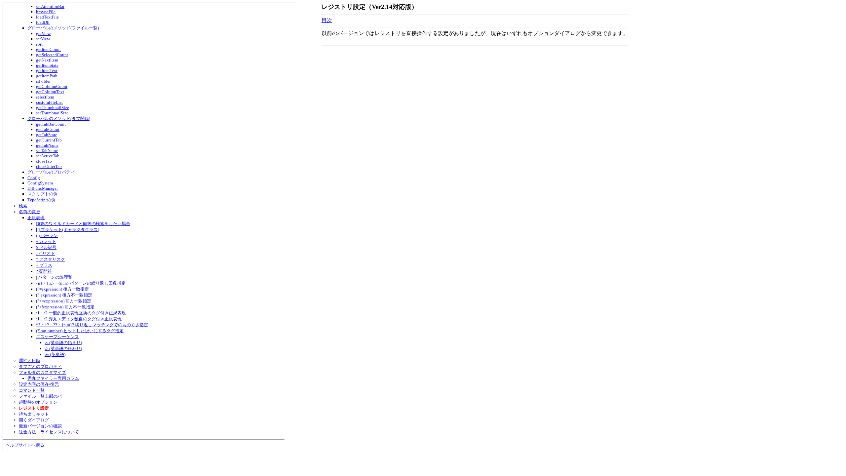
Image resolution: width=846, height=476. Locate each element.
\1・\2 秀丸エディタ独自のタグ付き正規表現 (79, 318)
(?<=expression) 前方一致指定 (63, 300)
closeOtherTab (49, 166)
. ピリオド (45, 253)
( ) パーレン (47, 235)
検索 (23, 205)
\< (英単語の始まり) (63, 342)
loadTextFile (47, 17)
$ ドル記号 (46, 247)
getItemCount (48, 49)
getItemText (47, 70)
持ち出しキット (34, 414)
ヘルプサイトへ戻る (25, 445)
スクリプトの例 (42, 193)
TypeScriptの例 (41, 199)
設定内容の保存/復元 (39, 384)
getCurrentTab (49, 140)
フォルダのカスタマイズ (42, 372)
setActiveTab (47, 155)
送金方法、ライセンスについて (49, 431)
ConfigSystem (40, 182)
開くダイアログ (34, 419)
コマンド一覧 (32, 390)
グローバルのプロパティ (51, 172)
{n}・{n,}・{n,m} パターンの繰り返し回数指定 (81, 283)
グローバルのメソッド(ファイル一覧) (63, 27)
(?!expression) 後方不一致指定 (64, 295)
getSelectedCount (52, 54)
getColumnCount (51, 86)
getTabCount (47, 129)
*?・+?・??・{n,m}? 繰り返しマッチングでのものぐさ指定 (92, 324)
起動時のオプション (38, 402)
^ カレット (46, 241)
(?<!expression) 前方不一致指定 (65, 306)
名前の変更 (29, 211)
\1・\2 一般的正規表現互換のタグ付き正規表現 (81, 312)
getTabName (47, 145)
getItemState (47, 65)
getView (43, 33)
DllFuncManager (42, 188)
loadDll (43, 22)
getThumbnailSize (52, 107)
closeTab (44, 161)
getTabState (46, 134)
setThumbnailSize (52, 112)
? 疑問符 (44, 271)
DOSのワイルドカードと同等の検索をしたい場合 (83, 223)
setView (43, 38)
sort (39, 44)
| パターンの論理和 (54, 277)
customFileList (49, 102)
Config (33, 177)
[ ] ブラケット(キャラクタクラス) (67, 229)
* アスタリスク (50, 259)
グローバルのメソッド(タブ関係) (58, 118)
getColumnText (50, 91)
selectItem (45, 97)
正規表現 (36, 217)
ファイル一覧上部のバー (42, 396)
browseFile (46, 11)
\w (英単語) (55, 354)
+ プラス (44, 265)
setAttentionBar (50, 6)
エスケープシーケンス (57, 336)
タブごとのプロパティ (40, 366)
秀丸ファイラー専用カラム (53, 378)
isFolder (43, 81)
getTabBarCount (51, 124)
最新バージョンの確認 (40, 425)
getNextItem (47, 60)
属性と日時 (29, 360)
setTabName (47, 150)
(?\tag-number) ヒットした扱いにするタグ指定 (80, 330)
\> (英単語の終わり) (63, 348)
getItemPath (47, 75)
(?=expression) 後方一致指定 (62, 289)
